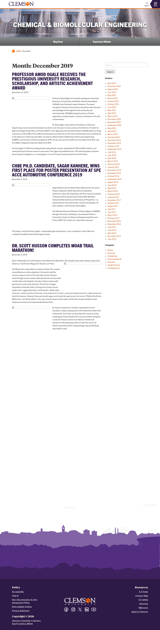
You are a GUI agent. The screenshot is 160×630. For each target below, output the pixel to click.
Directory (143, 603)
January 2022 (113, 101)
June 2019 (112, 155)
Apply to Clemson (140, 611)
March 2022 (113, 98)
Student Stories (114, 265)
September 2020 (114, 125)
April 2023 (112, 83)
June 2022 (112, 92)
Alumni (110, 250)
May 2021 (112, 110)
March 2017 (113, 215)
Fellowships (112, 256)
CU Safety (143, 599)
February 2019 (114, 164)
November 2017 (114, 200)
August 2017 (113, 206)
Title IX (15, 595)
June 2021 (112, 107)
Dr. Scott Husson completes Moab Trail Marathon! (53, 248)
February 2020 (114, 137)
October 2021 (113, 104)
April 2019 (112, 158)
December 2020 (114, 119)
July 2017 (112, 209)
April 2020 (112, 131)
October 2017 (113, 203)
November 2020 (114, 122)
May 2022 (112, 95)
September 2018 (114, 179)
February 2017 (114, 218)
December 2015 (114, 236)
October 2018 (113, 176)
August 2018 (113, 182)
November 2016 (114, 224)
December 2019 (114, 140)
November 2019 (114, 143)
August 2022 (113, 89)
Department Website (102, 41)
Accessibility (18, 591)
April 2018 (112, 188)
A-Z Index (143, 591)
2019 (18, 51)
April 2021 (112, 113)
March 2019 (113, 161)
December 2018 (114, 170)
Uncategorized (114, 268)
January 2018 (113, 197)
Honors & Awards (114, 259)
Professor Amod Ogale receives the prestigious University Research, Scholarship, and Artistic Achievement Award (52, 80)
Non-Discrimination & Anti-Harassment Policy (25, 601)
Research (111, 262)
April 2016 (112, 233)
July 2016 (112, 227)
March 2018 (113, 191)
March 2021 (113, 116)
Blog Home (58, 41)
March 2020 (113, 134)
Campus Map (141, 595)
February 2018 (114, 194)
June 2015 (112, 239)
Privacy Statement (20, 610)
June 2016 (112, 230)
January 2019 (113, 167)
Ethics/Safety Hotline (22, 606)
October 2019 (113, 146)
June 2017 (112, 212)
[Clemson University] (21, 6)
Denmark (111, 253)
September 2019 (114, 149)
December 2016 (114, 221)
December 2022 (114, 86)
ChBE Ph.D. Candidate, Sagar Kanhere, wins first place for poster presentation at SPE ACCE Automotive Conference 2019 (56, 170)
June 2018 (112, 185)
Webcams (143, 607)
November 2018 (114, 173)
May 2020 (112, 128)
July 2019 (112, 152)
